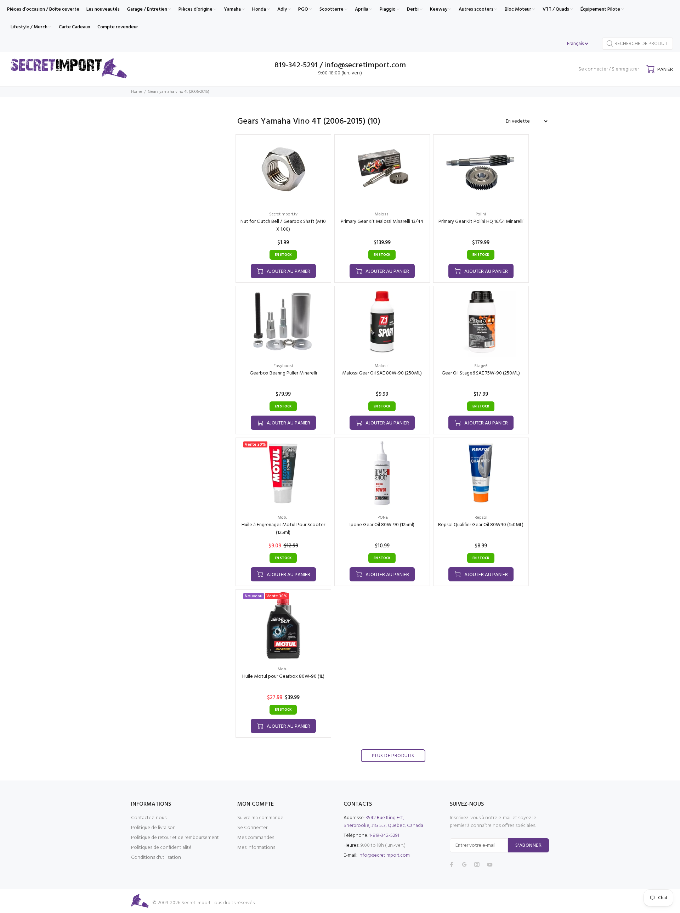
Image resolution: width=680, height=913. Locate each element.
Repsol (481, 517)
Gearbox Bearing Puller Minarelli (283, 373)
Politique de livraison (153, 828)
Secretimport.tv (283, 214)
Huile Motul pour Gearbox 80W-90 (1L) (283, 676)
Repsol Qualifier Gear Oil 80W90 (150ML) (480, 525)
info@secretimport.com (384, 855)
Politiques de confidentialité (161, 848)
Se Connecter (252, 828)
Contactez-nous (148, 818)
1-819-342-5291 (384, 836)
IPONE (382, 517)
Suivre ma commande (260, 818)
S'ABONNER (528, 845)
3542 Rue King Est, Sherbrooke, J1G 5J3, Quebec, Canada (383, 822)
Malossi (382, 214)
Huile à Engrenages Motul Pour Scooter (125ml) (283, 529)
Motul (283, 517)
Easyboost (283, 366)
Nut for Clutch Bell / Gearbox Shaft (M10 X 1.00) (283, 225)
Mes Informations (256, 848)
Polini (481, 214)
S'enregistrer (625, 69)
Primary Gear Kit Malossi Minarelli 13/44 (382, 222)
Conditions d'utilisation (156, 857)
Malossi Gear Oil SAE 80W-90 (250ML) (382, 373)
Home (136, 91)
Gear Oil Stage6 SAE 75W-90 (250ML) (481, 373)
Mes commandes (255, 838)
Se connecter (593, 69)
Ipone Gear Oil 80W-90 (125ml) (382, 525)
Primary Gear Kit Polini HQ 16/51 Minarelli (480, 222)
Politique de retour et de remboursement (175, 838)
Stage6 (480, 366)
